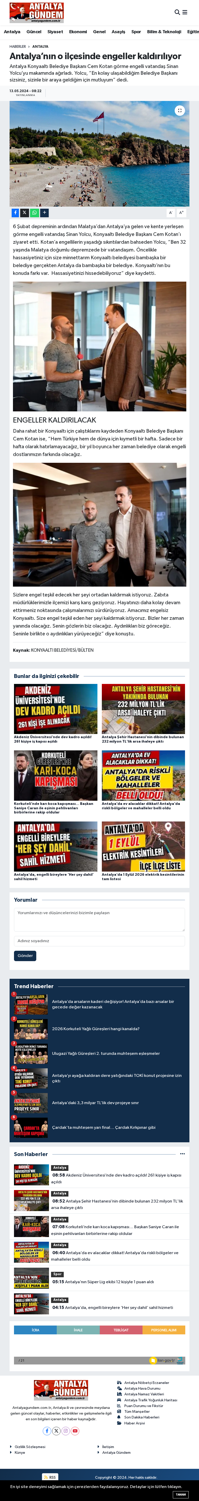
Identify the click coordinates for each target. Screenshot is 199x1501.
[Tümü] (182, 1154)
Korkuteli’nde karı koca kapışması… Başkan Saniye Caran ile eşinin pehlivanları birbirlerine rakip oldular (53, 808)
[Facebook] (47, 1431)
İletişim (108, 1447)
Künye (20, 1453)
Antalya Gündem (116, 1453)
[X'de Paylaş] (24, 213)
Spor (136, 32)
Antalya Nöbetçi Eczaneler (146, 1383)
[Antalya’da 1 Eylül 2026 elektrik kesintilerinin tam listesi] (143, 846)
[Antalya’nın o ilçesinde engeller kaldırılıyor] (100, 154)
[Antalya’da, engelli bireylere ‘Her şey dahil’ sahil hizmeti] (55, 846)
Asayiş (118, 32)
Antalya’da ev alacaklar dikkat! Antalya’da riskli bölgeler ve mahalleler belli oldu (114, 1256)
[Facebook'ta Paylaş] (15, 213)
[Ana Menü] (184, 12)
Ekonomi (78, 32)
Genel (99, 32)
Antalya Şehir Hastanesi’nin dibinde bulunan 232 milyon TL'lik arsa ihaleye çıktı (117, 1204)
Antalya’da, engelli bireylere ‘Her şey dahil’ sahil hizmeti (112, 1307)
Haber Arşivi (134, 1423)
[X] (56, 1431)
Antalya (12, 32)
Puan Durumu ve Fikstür (143, 1406)
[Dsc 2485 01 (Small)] (99, 346)
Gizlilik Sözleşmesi (30, 1447)
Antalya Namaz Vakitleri (144, 1394)
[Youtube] (75, 1431)
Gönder (25, 956)
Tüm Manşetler (137, 1412)
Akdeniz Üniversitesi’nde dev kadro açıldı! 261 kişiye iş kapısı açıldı (116, 1178)
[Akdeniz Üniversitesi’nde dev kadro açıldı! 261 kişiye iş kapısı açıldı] (55, 709)
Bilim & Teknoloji (164, 32)
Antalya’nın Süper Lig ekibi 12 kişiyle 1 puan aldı (103, 1282)
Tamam (181, 1494)
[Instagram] (65, 1431)
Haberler (18, 47)
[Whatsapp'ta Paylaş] (34, 213)
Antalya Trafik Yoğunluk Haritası (150, 1400)
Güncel (33, 32)
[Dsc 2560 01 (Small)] (99, 524)
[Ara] (177, 12)
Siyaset (55, 32)
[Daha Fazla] (44, 213)
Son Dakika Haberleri (141, 1417)
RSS (52, 1477)
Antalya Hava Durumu (142, 1388)
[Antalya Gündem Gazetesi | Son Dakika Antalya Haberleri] (37, 12)
